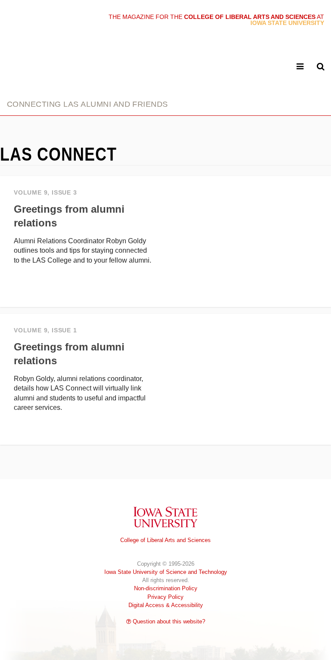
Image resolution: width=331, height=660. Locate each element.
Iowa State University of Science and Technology (165, 572)
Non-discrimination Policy (165, 588)
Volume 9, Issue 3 (45, 192)
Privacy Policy (165, 597)
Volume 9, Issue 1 (45, 330)
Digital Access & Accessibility (165, 605)
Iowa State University (165, 517)
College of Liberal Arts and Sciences (165, 540)
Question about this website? (168, 621)
